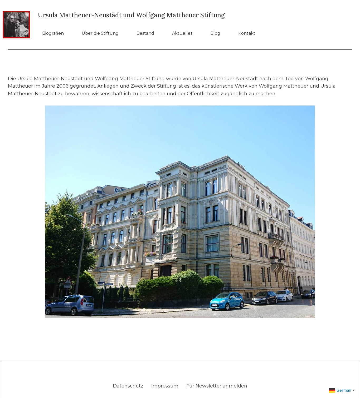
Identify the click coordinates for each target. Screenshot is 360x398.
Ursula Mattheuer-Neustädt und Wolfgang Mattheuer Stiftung (131, 15)
